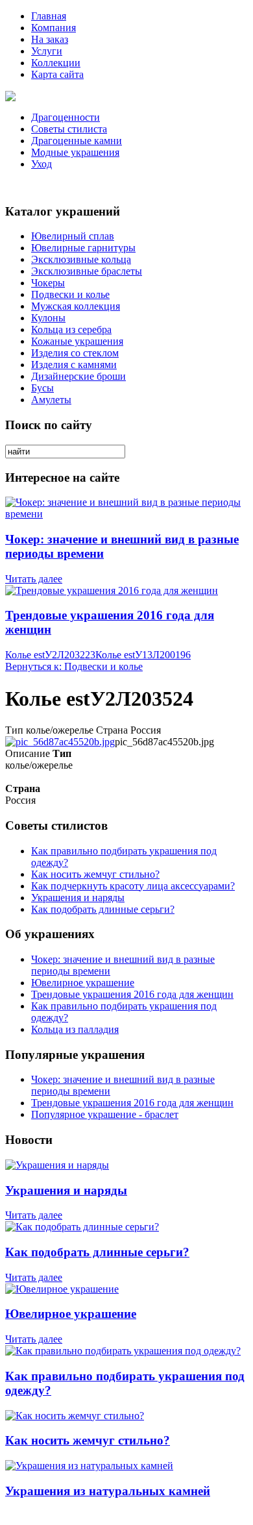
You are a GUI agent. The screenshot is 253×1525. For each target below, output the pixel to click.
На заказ (49, 39)
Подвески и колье (70, 294)
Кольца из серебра (71, 329)
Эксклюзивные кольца (81, 259)
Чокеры (48, 282)
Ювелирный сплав (72, 236)
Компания (53, 27)
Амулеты (51, 399)
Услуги (46, 50)
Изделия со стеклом (75, 352)
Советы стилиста (69, 128)
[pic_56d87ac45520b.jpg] (60, 741)
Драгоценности (65, 117)
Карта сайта (57, 74)
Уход (41, 163)
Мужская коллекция (75, 306)
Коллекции (55, 62)
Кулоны (48, 317)
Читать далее (33, 578)
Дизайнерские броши (78, 376)
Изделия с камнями (74, 364)
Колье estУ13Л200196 (143, 654)
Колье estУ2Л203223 (50, 654)
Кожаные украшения (77, 341)
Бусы (42, 387)
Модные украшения (75, 152)
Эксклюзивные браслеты (86, 271)
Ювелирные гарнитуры (83, 247)
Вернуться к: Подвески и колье (74, 666)
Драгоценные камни (76, 140)
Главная (48, 15)
